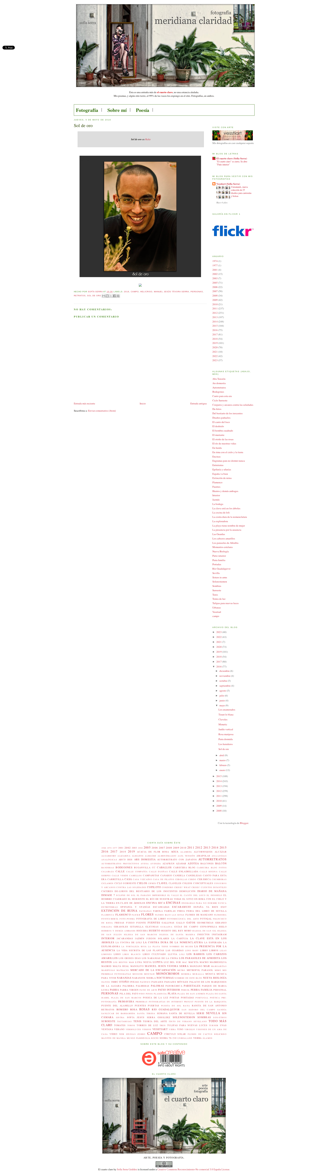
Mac (184, 962)
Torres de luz (219, 598)
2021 (215, 351)
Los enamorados (226, 709)
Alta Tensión (219, 378)
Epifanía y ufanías (221, 469)
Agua (174, 851)
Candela (179, 875)
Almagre (150, 855)
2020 (215, 347)
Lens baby (192, 950)
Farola (158, 910)
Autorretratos (219, 387)
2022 (215, 356)
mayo (222, 705)
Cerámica (204, 879)
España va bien (220, 473)
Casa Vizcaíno (142, 879)
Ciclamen (107, 883)
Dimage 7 (108, 895)
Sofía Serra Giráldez (127, 1169)
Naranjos (138, 977)
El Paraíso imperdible (151, 895)
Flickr (136, 914)
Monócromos (168, 973)
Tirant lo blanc (226, 714)
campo (135, 292)
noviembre (225, 675)
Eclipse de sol (126, 895)
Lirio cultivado (154, 954)
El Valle (173, 895)
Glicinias (152, 926)
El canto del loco (221, 422)
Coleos (187, 883)
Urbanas (216, 607)
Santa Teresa (146, 1013)
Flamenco (217, 482)
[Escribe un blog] (107, 296)
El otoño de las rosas (222, 439)
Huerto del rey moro (176, 930)
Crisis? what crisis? (187, 887)
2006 (215, 287)
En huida (217, 448)
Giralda (106, 926)
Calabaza (107, 871)
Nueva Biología (220, 551)
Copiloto (154, 887)
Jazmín (216, 499)
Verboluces (133, 1029)
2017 (215, 334)
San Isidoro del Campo (198, 1009)
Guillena (166, 926)
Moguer (137, 974)
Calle (120, 871)
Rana (186, 1005)
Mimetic (222, 724)
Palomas (157, 985)
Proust (188, 1001)
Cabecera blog (184, 867)
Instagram (219, 934)
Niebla (151, 977)
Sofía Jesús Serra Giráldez (148, 1017)
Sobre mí (117, 110)
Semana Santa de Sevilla (176, 1013)
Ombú (114, 981)
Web (121, 1034)
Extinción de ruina (222, 478)
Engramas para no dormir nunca (228, 460)
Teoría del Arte (155, 1021)
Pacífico (145, 982)
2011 (215, 308)
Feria (181, 910)
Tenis (215, 594)
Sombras (216, 586)
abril (222, 755)
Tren (163, 1025)
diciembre (224, 671)
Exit (224, 906)
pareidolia (143, 1038)
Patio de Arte (148, 990)
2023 (215, 360)
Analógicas (109, 859)
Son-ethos (220, 1017)
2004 (140, 847)
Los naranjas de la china (160, 958)
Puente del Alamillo (117, 1005)
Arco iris (126, 859)
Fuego (130, 922)
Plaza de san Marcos (126, 997)
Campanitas (151, 875)
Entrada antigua (198, 403)
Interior (216, 495)
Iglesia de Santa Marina (177, 934)
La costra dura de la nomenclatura (229, 517)
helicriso (146, 292)
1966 (103, 847)
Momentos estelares (222, 547)
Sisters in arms (219, 577)
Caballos (164, 867)
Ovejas (134, 981)
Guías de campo (186, 926)
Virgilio (189, 1029)
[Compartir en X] (111, 296)
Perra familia (218, 560)
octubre (223, 680)
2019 (215, 343)
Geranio (221, 922)
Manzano (196, 966)
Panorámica (174, 985)
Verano (119, 1029)
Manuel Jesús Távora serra (171, 292)
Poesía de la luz (155, 997)
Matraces (123, 970)
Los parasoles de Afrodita (225, 543)
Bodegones (218, 391)
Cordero (167, 887)
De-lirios (216, 409)
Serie (200, 1013)
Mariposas (108, 970)
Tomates (120, 1025)
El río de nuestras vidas (224, 443)
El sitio (187, 899)
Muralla (198, 974)
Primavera (126, 1001)
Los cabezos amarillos (223, 538)
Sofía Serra (95, 292)
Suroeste (216, 590)
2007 (215, 291)
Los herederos (225, 744)
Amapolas (203, 855)
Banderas (107, 867)
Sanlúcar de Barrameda (118, 1013)
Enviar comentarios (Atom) (102, 410)
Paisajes (157, 981)
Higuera (142, 930)
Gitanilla (137, 926)
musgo (131, 1038)
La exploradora (220, 521)
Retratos (80, 296)
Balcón (221, 863)
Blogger (244, 823)
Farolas (170, 910)
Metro (181, 970)
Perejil (185, 990)
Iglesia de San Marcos (140, 934)
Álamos (208, 1038)
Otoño (124, 981)
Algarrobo (108, 855)
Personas (197, 292)
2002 (215, 274)
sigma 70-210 (168, 1038)
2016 (126, 292)
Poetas (174, 997)
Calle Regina (209, 871)
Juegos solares (157, 938)
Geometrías (205, 922)
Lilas (223, 950)
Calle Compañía (137, 871)
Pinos (149, 993)
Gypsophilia (208, 926)
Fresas (120, 922)
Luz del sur (172, 962)
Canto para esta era (222, 396)
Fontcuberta (109, 918)
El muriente (218, 435)
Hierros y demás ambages (225, 491)
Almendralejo (167, 855)
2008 (215, 295)
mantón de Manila (113, 1038)
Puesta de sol (171, 1005)
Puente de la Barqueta (211, 1001)
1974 (215, 261)
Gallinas (168, 922)
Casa (128, 879)
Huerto (154, 930)
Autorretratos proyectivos (120, 863)
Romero (122, 1009)
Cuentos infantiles (214, 887)
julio (222, 695)
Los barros (196, 954)
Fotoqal (206, 918)
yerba (197, 1038)
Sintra (120, 1017)
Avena (145, 863)
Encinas (216, 456)
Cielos (142, 883)
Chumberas (219, 879)
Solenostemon (219, 581)
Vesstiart (216, 612)
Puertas (153, 1005)
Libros (213, 950)
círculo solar (175, 1034)
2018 (215, 338)
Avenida (155, 863)
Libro (204, 950)
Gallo (180, 922)
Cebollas (181, 879)
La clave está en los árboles (226, 508)
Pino (142, 993)
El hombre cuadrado (222, 430)
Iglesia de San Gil (204, 930)
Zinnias (131, 1034)
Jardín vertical (225, 729)
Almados (138, 855)
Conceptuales (203, 883)
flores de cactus (200, 1034)
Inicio (143, 403)
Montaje (149, 974)
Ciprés (152, 883)
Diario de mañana (212, 891)
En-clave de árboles (130, 902)
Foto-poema (127, 918)
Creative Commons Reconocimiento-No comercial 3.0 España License (193, 1169)
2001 (215, 269)
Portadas (216, 564)
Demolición (187, 891)
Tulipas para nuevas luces (225, 603)
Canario (166, 875)
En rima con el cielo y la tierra (227, 452)
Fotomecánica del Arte (183, 918)
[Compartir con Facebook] (114, 296)
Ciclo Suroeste (219, 400)
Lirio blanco (132, 954)
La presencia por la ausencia (226, 529)
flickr (148, 139)
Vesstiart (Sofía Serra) (228, 183)
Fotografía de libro (151, 918)
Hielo (223, 926)
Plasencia (160, 993)
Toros (131, 1025)
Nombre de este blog (188, 978)
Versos (146, 1029)
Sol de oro (94, 296)
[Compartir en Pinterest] (118, 296)
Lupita (158, 962)
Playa (172, 993)
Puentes (140, 1005)
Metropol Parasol (200, 970)
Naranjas (124, 977)
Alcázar (221, 851)
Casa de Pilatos (163, 879)
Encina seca (155, 903)
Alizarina (124, 855)
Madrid (106, 966)
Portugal (202, 997)
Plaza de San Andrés (191, 993)
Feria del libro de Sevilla (206, 910)
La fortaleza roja (134, 946)
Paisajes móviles (176, 981)
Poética (215, 997)
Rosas (144, 1009)
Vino (180, 1029)
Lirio (117, 954)
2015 (215, 325)
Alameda (186, 851)
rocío (155, 1038)
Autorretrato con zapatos (177, 859)
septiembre (225, 685)
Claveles (222, 719)
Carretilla (115, 879)
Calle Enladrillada (183, 871)
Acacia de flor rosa (153, 851)
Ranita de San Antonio (209, 1005)
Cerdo (192, 879)
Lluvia (172, 954)
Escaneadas (161, 906)
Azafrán (168, 863)
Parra (114, 989)
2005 (215, 282)
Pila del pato (129, 993)
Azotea (193, 863)
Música (210, 973)
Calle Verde (120, 875)
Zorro (141, 1034)
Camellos (135, 875)
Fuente (141, 922)
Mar (206, 966)
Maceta (193, 962)
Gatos (191, 922)
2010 (215, 304)
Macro (204, 962)
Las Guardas (218, 534)
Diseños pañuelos (221, 417)
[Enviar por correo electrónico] (104, 296)
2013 (215, 317)
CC (154, 867)
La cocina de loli (221, 512)
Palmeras (142, 985)
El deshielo (218, 426)
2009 (215, 300)
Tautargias (124, 1021)
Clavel (162, 883)
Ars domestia (219, 383)
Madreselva (218, 962)
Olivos (105, 982)
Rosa (133, 1009)
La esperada (213, 942)
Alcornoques (203, 851)
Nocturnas (165, 977)
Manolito (137, 966)
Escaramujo (181, 907)
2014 (215, 321)
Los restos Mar (123, 962)
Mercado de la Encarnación (153, 970)
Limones (106, 954)
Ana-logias (219, 855)
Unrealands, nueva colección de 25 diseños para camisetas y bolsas (241, 191)
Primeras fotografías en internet (159, 1001)
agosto (223, 690)
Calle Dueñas (158, 871)
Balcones (207, 863)
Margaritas (219, 966)
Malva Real (121, 966)
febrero (223, 765)
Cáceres (107, 891)
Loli (181, 954)
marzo (222, 760)
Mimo (218, 970)
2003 (215, 278)
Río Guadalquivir (221, 568)
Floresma (220, 914)
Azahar (181, 863)
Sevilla (216, 573)
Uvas (223, 1025)
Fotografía (87, 110)
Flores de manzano (199, 914)
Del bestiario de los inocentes (227, 413)
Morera (186, 974)
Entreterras (217, 465)
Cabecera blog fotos (212, 867)
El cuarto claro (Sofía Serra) (231, 158)
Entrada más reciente (84, 403)
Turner (213, 1025)
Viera (172, 1029)
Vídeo (113, 1034)
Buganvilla (142, 867)
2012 (215, 312)
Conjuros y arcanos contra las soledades (232, 404)
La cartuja (179, 938)
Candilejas (194, 875)
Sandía (222, 1009)
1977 (215, 265)
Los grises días (130, 958)
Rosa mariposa (225, 734)
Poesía (142, 110)
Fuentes (216, 486)
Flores (147, 914)
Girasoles (121, 926)
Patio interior (219, 555)
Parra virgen (129, 989)
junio (222, 700)
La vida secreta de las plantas (140, 950)
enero (222, 770)
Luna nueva (143, 962)
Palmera (129, 985)
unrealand (184, 1038)
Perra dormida (225, 739)
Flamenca (107, 914)
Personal (220, 989)
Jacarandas (125, 938)
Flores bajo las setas (169, 914)
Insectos (203, 934)
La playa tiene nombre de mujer (228, 525)
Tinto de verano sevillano (188, 1021)
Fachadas (145, 911)
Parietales (192, 985)
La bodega (217, 504)
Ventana (107, 1029)
